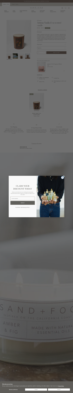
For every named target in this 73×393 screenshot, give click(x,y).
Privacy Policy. (61, 386)
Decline (58, 389)
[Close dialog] (62, 177)
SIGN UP (22, 203)
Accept (36, 389)
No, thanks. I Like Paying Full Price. (23, 207)
